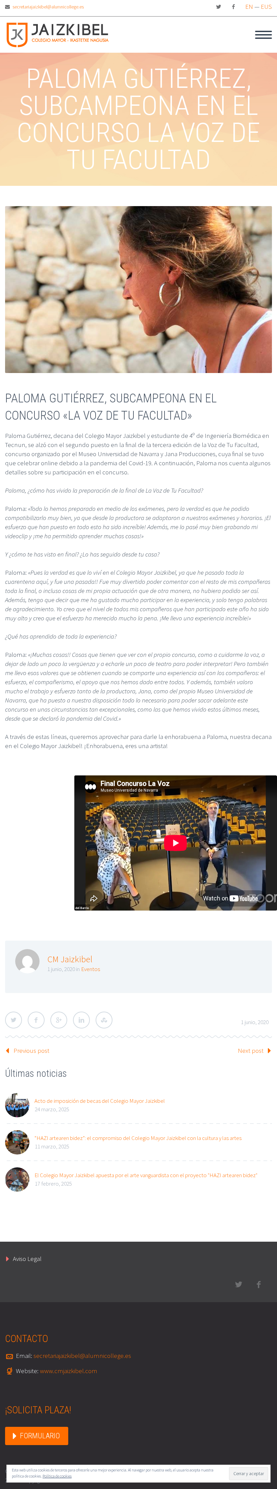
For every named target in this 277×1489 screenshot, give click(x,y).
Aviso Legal (27, 1259)
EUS (266, 6)
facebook (233, 7)
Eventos (90, 969)
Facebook (36, 1020)
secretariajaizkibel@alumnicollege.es (48, 7)
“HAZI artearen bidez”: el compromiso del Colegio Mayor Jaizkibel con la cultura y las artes (138, 1138)
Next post (250, 1050)
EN (249, 6)
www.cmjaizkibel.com (68, 1371)
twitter (218, 7)
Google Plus (58, 1020)
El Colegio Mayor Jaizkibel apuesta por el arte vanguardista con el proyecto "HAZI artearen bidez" (145, 1175)
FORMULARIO (40, 1436)
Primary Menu (263, 34)
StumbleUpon (104, 1020)
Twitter (13, 1020)
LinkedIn (81, 1020)
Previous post (31, 1050)
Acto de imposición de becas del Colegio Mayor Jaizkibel (99, 1101)
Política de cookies (57, 1476)
